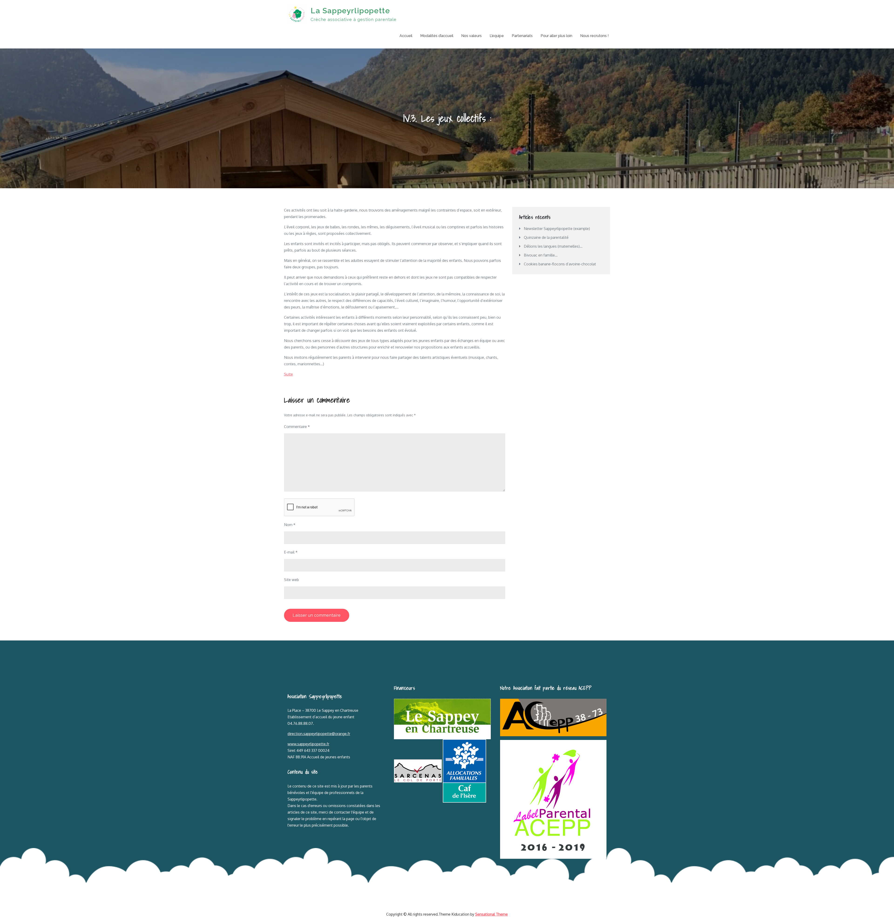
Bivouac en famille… (541, 255)
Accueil (406, 36)
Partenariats (522, 36)
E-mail (291, 552)
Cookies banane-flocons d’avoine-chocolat (560, 264)
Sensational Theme (491, 914)
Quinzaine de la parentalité (546, 237)
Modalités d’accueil (436, 36)
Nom (289, 524)
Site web (291, 579)
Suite (288, 374)
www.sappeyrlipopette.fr (308, 744)
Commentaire (297, 426)
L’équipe (497, 36)
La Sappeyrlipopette (350, 10)
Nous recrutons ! (594, 36)
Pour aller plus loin (556, 36)
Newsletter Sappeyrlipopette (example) (557, 228)
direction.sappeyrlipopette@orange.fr (319, 733)
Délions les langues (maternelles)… (553, 246)
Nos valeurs (471, 36)
